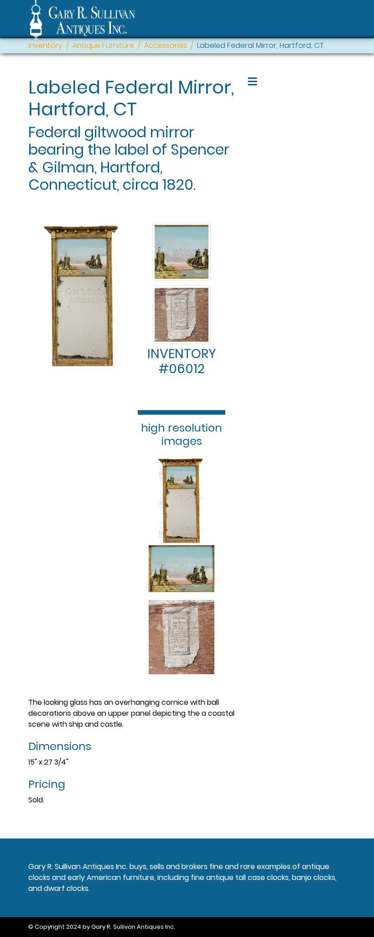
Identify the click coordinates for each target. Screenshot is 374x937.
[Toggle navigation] (340, 21)
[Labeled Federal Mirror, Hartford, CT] (181, 252)
